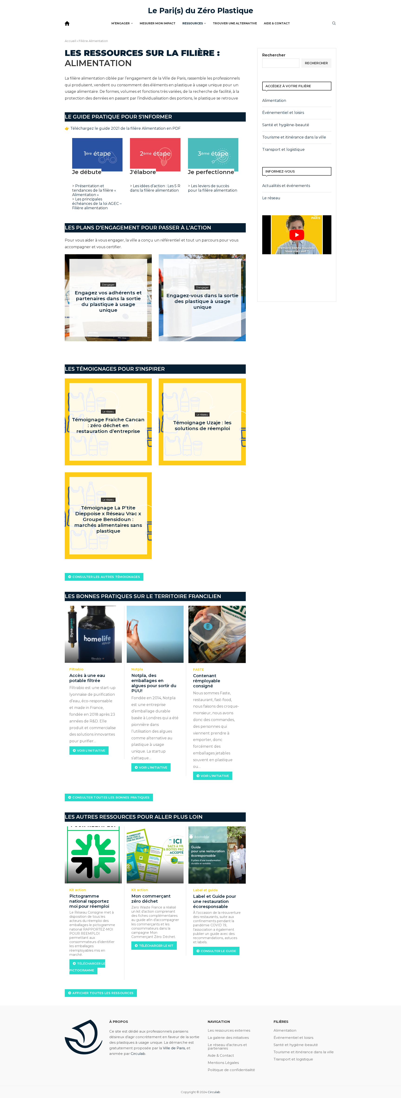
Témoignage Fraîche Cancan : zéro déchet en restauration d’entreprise (108, 425)
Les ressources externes (229, 1030)
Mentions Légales (223, 1062)
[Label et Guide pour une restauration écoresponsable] (217, 855)
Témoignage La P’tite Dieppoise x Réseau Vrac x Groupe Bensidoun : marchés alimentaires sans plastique (108, 519)
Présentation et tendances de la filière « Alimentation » (94, 190)
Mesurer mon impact (157, 23)
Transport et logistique (283, 149)
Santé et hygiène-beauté (285, 125)
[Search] (334, 24)
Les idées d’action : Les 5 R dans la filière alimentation (155, 188)
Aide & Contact (277, 23)
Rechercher (273, 55)
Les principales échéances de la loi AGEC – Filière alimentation (97, 203)
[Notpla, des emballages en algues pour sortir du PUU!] (155, 634)
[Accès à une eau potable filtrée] (93, 634)
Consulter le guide (218, 951)
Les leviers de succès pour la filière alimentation (212, 188)
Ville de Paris (174, 1048)
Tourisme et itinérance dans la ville (294, 137)
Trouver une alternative (235, 23)
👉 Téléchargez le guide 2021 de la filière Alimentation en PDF (123, 128)
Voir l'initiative (91, 750)
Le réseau (271, 198)
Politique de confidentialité (231, 1070)
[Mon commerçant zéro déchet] (155, 854)
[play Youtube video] (296, 234)
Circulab (138, 1053)
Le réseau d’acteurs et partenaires (227, 1046)
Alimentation (274, 100)
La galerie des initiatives (228, 1037)
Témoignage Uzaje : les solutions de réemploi (202, 425)
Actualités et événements (286, 186)
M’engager (120, 23)
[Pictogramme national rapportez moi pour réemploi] (93, 854)
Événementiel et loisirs (283, 112)
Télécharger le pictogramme (87, 967)
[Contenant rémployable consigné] (217, 634)
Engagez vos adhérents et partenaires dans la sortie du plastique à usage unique (108, 301)
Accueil (70, 41)
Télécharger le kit (156, 945)
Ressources (192, 23)
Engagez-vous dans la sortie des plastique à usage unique (202, 301)
